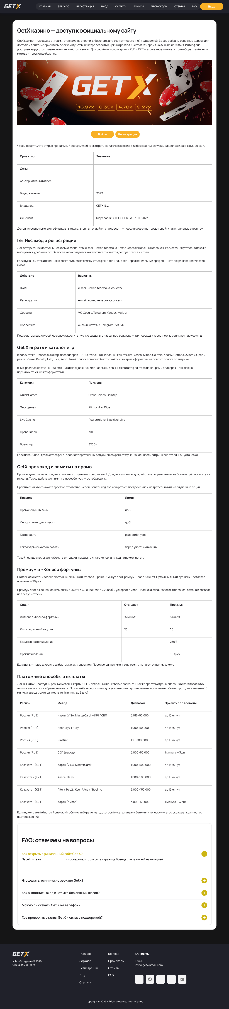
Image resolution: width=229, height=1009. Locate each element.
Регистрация (85, 6)
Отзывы (179, 6)
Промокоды (159, 6)
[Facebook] (150, 979)
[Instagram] (182, 979)
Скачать (120, 6)
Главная (45, 6)
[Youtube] (160, 979)
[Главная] (12, 6)
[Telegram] (139, 979)
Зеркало (63, 6)
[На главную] (43, 954)
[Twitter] (171, 979)
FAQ (194, 6)
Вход (104, 6)
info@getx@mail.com (149, 965)
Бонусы (138, 6)
